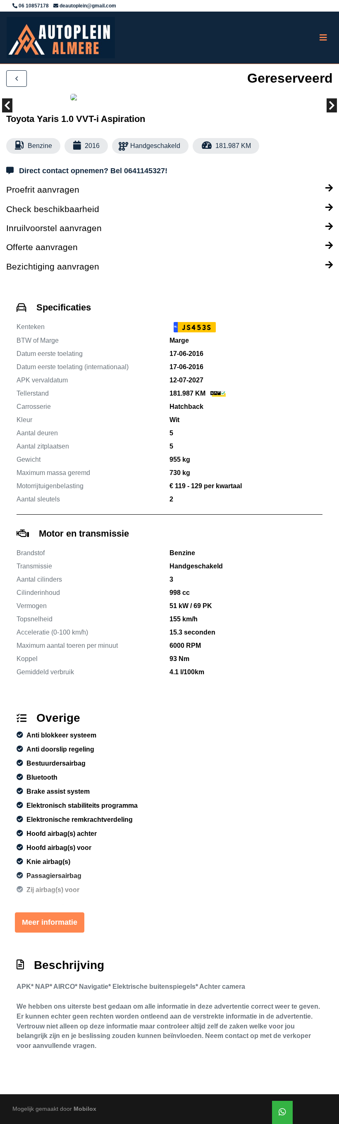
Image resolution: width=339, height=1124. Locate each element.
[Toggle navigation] (323, 37)
